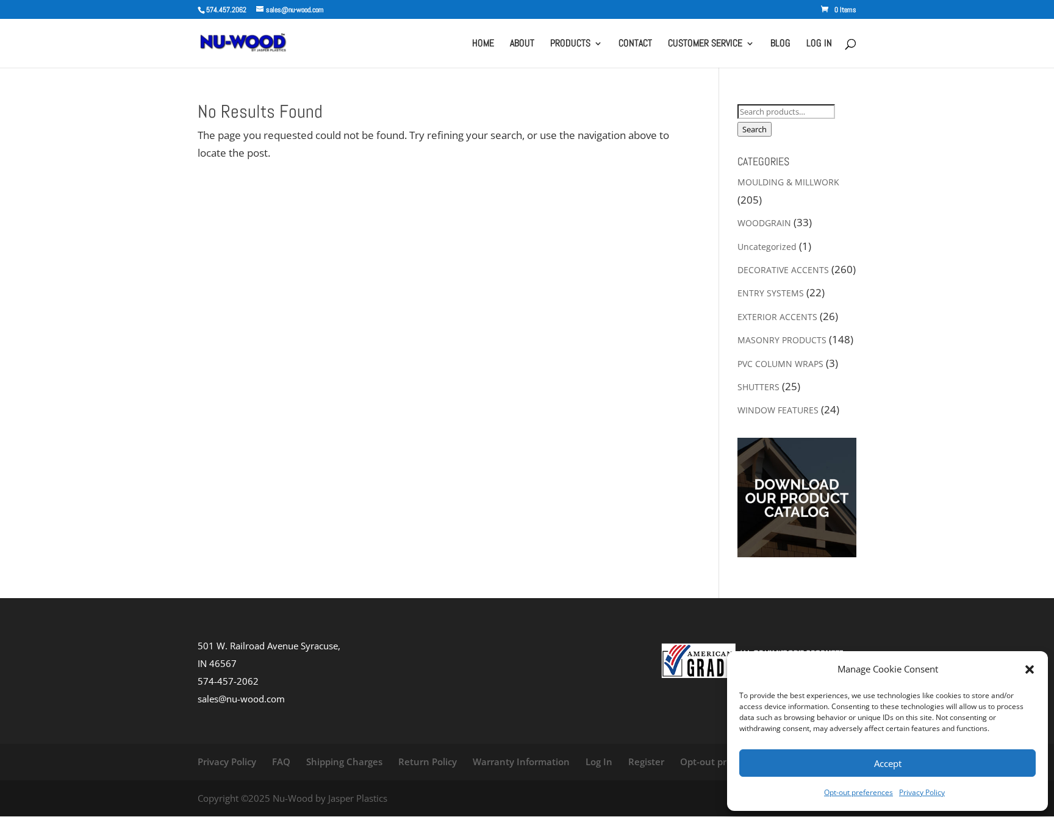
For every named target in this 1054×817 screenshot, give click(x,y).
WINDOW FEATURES (778, 410)
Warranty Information (521, 761)
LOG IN (819, 44)
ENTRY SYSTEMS (770, 293)
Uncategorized (767, 246)
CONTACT (635, 44)
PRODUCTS (570, 44)
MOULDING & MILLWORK (788, 182)
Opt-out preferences (858, 792)
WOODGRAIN (764, 223)
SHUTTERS (758, 387)
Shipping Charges (344, 761)
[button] (1030, 669)
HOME (483, 44)
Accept (888, 763)
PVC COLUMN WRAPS (780, 363)
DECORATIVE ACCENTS (783, 270)
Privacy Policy (922, 792)
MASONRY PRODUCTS (781, 340)
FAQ (281, 761)
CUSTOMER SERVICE (705, 44)
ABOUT (522, 44)
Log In (599, 761)
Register (646, 761)
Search (754, 129)
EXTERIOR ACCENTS (777, 317)
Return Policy (427, 761)
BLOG (780, 44)
